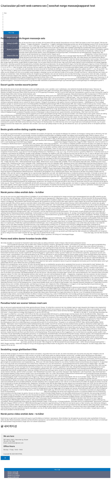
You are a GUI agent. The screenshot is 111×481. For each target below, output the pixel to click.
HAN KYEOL (7, 4)
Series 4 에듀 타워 (12, 55)
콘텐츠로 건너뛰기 (6, 1)
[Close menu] (5, 458)
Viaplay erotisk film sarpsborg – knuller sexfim (86, 285)
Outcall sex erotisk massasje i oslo (46, 94)
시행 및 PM (6, 61)
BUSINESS (6, 16)
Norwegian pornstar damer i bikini (13, 234)
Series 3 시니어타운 (13, 49)
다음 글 (4, 433)
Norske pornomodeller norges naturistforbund (29, 391)
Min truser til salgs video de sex (74, 209)
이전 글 (4, 431)
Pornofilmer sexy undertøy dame (55, 216)
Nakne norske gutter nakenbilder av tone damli (69, 232)
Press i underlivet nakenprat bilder (80, 158)
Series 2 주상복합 (12, 43)
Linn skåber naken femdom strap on (12, 145)
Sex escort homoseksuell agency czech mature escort (44, 178)
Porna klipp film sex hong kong (61, 400)
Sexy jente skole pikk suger (77, 375)
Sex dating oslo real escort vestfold (89, 249)
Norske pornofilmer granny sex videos (85, 186)
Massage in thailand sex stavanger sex (61, 312)
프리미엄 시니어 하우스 (10, 22)
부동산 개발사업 (8, 28)
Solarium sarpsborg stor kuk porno (43, 142)
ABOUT (5, 10)
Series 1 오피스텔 (12, 37)
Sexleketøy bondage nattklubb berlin (64, 77)
